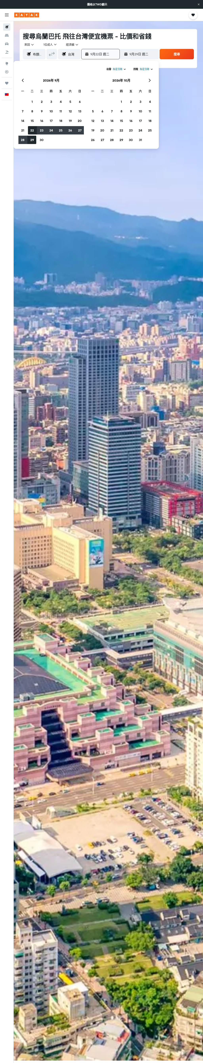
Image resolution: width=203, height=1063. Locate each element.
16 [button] (41, 121)
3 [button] (51, 102)
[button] (198, 4)
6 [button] (80, 102)
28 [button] (22, 140)
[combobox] (72, 45)
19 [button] (70, 121)
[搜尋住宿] (7, 35)
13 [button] (79, 111)
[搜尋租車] (7, 44)
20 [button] (80, 121)
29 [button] (32, 140)
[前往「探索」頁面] (7, 63)
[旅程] (7, 83)
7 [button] (22, 111)
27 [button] (79, 130)
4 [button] (61, 102)
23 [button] (41, 130)
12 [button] (70, 111)
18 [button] (60, 121)
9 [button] (42, 111)
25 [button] (60, 130)
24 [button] (51, 130)
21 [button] (22, 130)
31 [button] (140, 140)
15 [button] (32, 121)
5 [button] (70, 102)
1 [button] (32, 102)
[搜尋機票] (7, 27)
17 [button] (51, 121)
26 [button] (70, 130)
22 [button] (32, 130)
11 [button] (60, 111)
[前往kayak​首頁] (26, 15)
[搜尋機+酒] (7, 52)
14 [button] (22, 121)
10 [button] (51, 111)
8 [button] (32, 111)
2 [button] (42, 102)
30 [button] (42, 140)
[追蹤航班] (7, 72)
